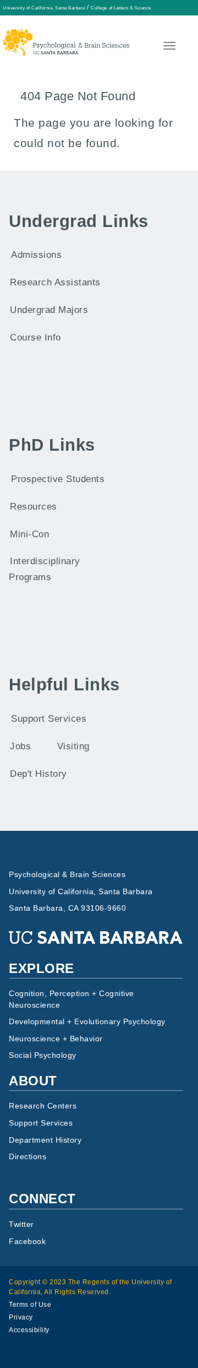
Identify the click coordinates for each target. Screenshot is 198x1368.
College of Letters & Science (121, 7)
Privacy (21, 1317)
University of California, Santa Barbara (44, 7)
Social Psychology (42, 1055)
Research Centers (42, 1106)
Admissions (36, 255)
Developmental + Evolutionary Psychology (87, 1022)
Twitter (21, 1224)
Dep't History (38, 774)
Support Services (48, 718)
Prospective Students (58, 479)
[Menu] (168, 47)
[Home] (66, 35)
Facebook (27, 1241)
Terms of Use (30, 1304)
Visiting (73, 746)
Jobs (20, 746)
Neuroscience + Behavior (56, 1039)
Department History (45, 1140)
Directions (27, 1157)
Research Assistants (55, 282)
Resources (33, 506)
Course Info (35, 337)
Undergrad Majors (49, 310)
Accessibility (29, 1330)
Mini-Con (29, 534)
